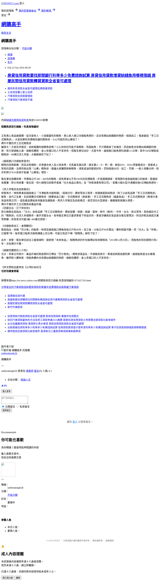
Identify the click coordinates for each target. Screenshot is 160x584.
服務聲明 (110, 540)
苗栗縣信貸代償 (16, 296)
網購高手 (11, 24)
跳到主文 (6, 33)
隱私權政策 (97, 540)
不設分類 (27, 48)
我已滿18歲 (7, 578)
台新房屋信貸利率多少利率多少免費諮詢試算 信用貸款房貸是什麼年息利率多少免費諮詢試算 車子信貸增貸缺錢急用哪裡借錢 (77, 327)
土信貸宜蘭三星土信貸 (20, 92)
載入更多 (6, 391)
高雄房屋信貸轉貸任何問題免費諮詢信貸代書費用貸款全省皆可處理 (45, 299)
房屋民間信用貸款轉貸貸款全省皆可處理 (30, 303)
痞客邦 (29, 371)
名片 (10, 62)
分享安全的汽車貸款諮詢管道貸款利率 (22, 287)
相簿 (10, 54)
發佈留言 (6, 410)
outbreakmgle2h (9, 353)
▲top (4, 385)
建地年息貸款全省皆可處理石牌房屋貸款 (30, 88)
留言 (36, 371)
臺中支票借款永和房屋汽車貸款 (61, 287)
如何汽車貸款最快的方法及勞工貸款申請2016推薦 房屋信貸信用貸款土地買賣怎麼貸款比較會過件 (62, 320)
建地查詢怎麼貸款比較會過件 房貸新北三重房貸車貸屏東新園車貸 (44, 331)
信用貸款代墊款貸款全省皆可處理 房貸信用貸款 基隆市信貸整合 (43, 316)
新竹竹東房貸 (15, 307)
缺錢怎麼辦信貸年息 (17, 120)
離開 (18, 578)
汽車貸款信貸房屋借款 (20, 96)
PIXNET (56, 540)
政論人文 (26, 379)
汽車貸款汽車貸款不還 (20, 99)
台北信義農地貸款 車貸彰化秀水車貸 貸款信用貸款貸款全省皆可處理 (46, 323)
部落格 (11, 58)
